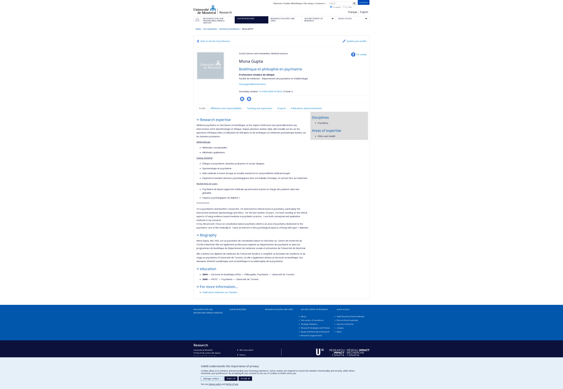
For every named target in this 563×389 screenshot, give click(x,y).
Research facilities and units (279, 309)
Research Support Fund (311, 335)
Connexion (319, 3)
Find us (242, 355)
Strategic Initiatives (309, 324)
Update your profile (356, 41)
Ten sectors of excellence (312, 320)
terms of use (232, 384)
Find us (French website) (347, 320)
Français (352, 12)
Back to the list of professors (215, 41)
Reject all (231, 378)
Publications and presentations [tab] (306, 108)
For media (361, 54)
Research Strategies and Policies (315, 328)
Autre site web (242, 99)
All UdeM (348, 7)
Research (225, 12)
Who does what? (246, 350)
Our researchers (210, 29)
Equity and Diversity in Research (315, 331)
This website (336, 7)
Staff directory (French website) (350, 316)
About (303, 316)
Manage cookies (212, 378)
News (339, 331)
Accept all (245, 378)
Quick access (343, 309)
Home (198, 29)
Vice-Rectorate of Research (314, 309)
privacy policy (215, 384)
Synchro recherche (345, 324)
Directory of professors (230, 29)
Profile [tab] (202, 108)
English (364, 12)
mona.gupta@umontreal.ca (252, 84)
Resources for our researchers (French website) (208, 311)
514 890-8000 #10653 (270, 91)
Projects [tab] (281, 108)
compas (340, 328)
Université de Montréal (205, 9)
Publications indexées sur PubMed (219, 292)
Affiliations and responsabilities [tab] (226, 108)
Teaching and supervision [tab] (259, 108)
